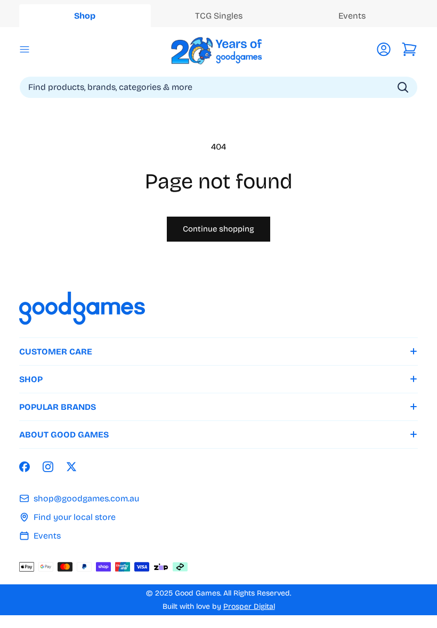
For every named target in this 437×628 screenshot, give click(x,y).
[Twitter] (71, 466)
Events (47, 536)
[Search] (402, 87)
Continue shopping (218, 229)
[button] (24, 49)
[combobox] (218, 87)
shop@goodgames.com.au (86, 498)
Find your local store (75, 517)
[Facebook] (24, 466)
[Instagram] (48, 466)
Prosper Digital (249, 606)
